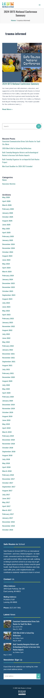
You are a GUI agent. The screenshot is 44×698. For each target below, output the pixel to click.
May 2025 (6, 229)
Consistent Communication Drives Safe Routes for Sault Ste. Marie (26, 622)
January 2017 (7, 518)
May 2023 (6, 311)
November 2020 (8, 377)
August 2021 (7, 365)
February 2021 (8, 373)
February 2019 (8, 436)
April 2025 (6, 233)
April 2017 (6, 506)
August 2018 (7, 455)
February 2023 (8, 319)
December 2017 (8, 479)
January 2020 (7, 401)
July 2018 (6, 459)
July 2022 (6, 334)
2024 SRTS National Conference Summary (20, 83)
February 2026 (8, 209)
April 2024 (6, 268)
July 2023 (6, 303)
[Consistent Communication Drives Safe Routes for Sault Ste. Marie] (7, 624)
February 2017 (8, 514)
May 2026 (6, 197)
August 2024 (7, 256)
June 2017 (6, 499)
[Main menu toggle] (39, 5)
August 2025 (7, 221)
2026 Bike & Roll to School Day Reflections (16, 148)
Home (13, 20)
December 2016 (8, 522)
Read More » (7, 109)
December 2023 (8, 283)
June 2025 (6, 225)
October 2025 (7, 217)
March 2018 (6, 471)
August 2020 (7, 381)
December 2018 (8, 440)
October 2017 (7, 483)
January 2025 (7, 240)
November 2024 (8, 248)
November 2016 (8, 526)
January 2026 (7, 213)
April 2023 (6, 315)
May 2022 (6, 342)
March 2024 (6, 272)
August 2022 (7, 330)
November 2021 (8, 358)
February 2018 (8, 475)
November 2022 (8, 326)
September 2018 (8, 452)
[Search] (38, 126)
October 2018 (7, 448)
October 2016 (7, 530)
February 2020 (8, 397)
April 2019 (6, 428)
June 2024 (6, 260)
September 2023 (8, 295)
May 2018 (6, 463)
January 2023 (7, 323)
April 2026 (6, 201)
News (4, 180)
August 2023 (7, 299)
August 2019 (7, 416)
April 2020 (6, 393)
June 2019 (6, 420)
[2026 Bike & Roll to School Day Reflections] (7, 635)
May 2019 (6, 424)
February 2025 (8, 236)
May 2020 (6, 389)
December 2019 (8, 405)
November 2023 (8, 287)
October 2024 (7, 252)
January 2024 (7, 279)
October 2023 (7, 291)
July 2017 (6, 495)
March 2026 (6, 205)
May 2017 (6, 502)
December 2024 (8, 244)
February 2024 (8, 276)
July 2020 (6, 385)
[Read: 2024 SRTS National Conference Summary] (22, 62)
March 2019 (6, 432)
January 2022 (7, 350)
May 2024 (6, 264)
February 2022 (8, 346)
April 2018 (6, 467)
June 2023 (6, 307)
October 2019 (7, 412)
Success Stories (8, 184)
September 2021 (8, 362)
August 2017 (7, 491)
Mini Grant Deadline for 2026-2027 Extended (17, 166)
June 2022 (6, 338)
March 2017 (6, 510)
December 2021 (8, 354)
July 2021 (6, 369)
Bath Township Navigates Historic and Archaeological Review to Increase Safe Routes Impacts (26, 647)
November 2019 (8, 409)
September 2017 (8, 487)
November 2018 (8, 444)
